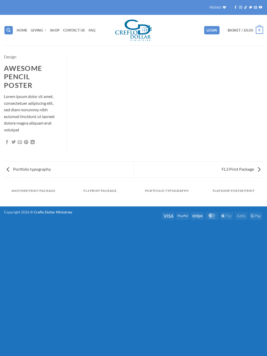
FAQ (92, 30)
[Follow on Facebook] (235, 7)
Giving (37, 30)
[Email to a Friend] (20, 142)
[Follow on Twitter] (250, 7)
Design (10, 56)
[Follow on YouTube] (260, 7)
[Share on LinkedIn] (33, 142)
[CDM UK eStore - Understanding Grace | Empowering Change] (133, 30)
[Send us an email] (255, 7)
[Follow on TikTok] (245, 7)
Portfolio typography (31, 169)
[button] (212, 30)
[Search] (8, 30)
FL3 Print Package (238, 169)
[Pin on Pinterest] (26, 142)
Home (22, 30)
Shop (54, 30)
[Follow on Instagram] (240, 7)
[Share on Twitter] (13, 142)
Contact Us (74, 30)
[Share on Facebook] (7, 142)
